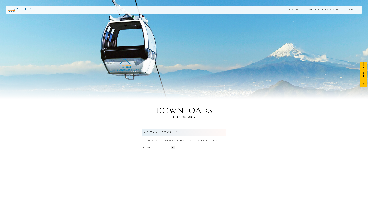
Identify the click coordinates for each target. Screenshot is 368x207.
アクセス (343, 9)
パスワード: (147, 148)
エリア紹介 (309, 9)
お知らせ (350, 9)
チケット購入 (334, 9)
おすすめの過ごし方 (321, 9)
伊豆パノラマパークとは (296, 9)
